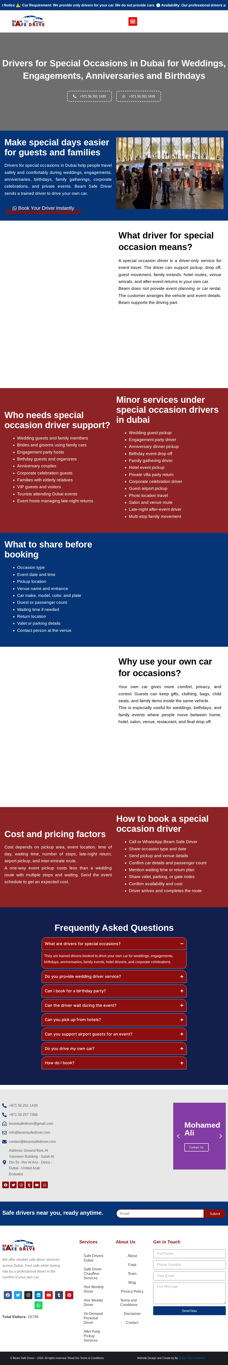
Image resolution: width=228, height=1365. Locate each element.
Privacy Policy (132, 1291)
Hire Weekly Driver (93, 1302)
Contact (132, 1322)
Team (132, 1273)
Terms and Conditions (128, 1302)
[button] (132, 21)
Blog (132, 1282)
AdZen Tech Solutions (192, 1358)
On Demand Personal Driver (93, 1318)
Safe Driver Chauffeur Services (93, 1273)
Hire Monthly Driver (94, 1289)
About (132, 1256)
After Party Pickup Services (92, 1336)
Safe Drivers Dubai (93, 1258)
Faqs (132, 1265)
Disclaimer (132, 1314)
